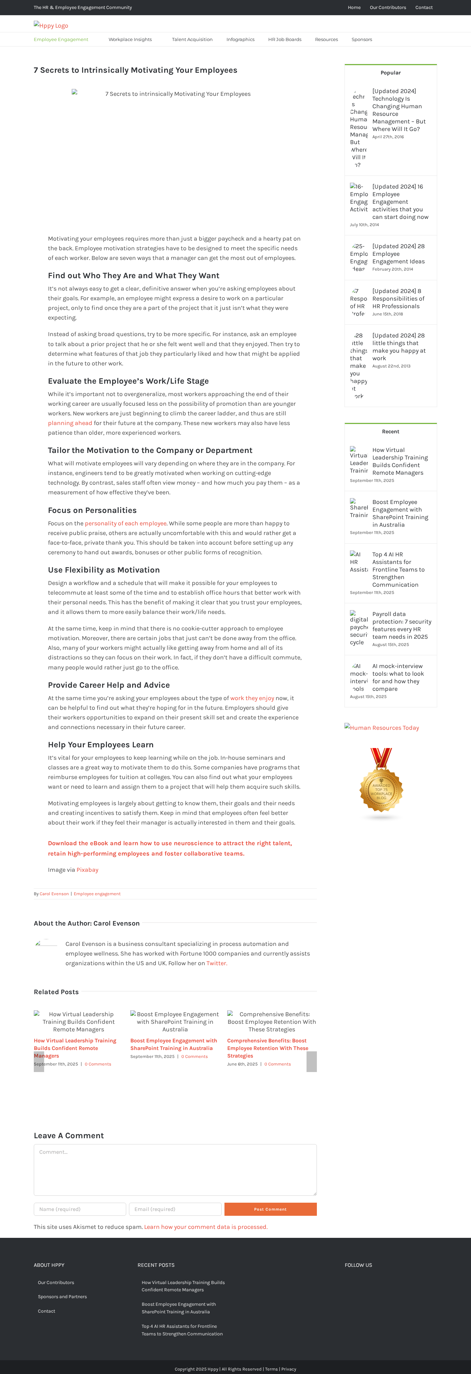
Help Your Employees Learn (101, 744)
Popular (391, 72)
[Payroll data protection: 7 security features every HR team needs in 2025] (359, 615)
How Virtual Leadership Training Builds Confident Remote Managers (75, 1048)
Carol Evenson (54, 893)
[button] (387, 39)
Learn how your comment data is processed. (206, 1227)
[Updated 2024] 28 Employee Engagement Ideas (398, 253)
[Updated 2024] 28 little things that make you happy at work (399, 347)
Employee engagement (97, 893)
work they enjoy (252, 698)
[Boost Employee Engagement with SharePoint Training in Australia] (359, 503)
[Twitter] (358, 1283)
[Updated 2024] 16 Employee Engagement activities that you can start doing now (400, 202)
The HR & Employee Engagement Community (83, 7)
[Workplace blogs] (381, 753)
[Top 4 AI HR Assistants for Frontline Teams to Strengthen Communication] (359, 555)
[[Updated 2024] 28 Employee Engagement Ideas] (359, 247)
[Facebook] (347, 1283)
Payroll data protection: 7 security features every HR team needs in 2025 (401, 625)
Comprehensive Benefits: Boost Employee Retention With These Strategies (267, 1048)
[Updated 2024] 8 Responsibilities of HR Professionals (398, 298)
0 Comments (98, 1064)
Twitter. (217, 963)
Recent (390, 431)
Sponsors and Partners (62, 1297)
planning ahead (70, 423)
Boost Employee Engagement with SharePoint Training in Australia (400, 513)
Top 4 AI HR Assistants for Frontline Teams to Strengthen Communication (398, 569)
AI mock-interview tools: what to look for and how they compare (398, 677)
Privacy (288, 1369)
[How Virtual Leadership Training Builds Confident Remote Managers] (359, 451)
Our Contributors (56, 1282)
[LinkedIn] (379, 1283)
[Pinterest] (369, 1283)
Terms (271, 1369)
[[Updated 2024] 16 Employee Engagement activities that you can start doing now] (359, 187)
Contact (46, 1311)
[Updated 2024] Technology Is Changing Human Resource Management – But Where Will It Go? (399, 110)
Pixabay (87, 869)
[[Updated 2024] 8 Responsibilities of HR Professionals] (359, 292)
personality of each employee (126, 523)
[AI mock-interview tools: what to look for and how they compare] (359, 667)
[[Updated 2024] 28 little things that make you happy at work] (359, 336)
